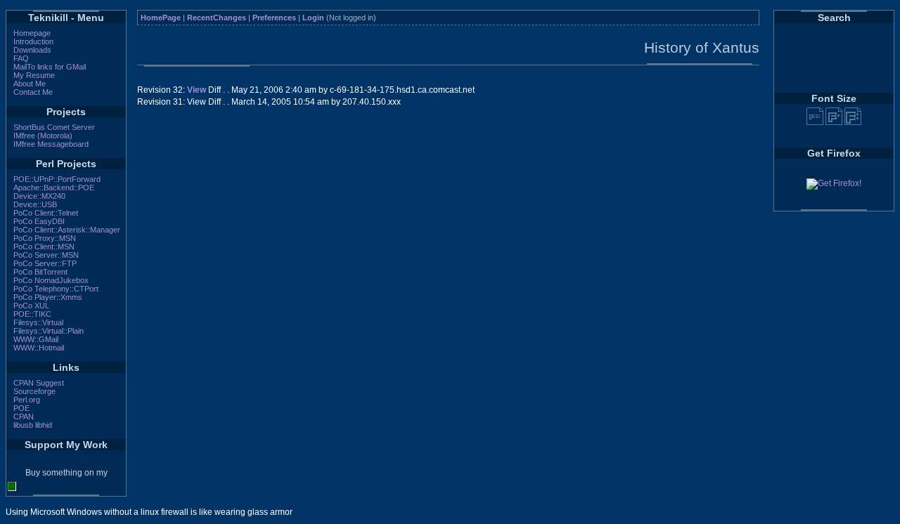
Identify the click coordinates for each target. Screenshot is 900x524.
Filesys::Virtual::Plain (48, 331)
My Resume (34, 75)
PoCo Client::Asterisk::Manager (66, 229)
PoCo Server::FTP (45, 263)
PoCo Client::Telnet (45, 213)
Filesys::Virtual (38, 322)
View (196, 90)
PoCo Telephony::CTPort (55, 288)
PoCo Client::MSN (44, 246)
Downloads (32, 50)
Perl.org (26, 399)
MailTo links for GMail (49, 67)
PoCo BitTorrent (40, 272)
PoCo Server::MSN (46, 255)
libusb (23, 425)
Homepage (32, 33)
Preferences (274, 17)
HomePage (161, 17)
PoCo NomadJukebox (51, 280)
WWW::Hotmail (38, 347)
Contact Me (33, 92)
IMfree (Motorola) (42, 135)
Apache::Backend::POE (53, 187)
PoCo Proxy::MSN (44, 238)
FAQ (21, 58)
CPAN (23, 416)
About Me (29, 83)
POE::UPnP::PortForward (57, 179)
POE (21, 408)
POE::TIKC (32, 314)
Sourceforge (34, 391)
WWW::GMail (35, 339)
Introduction (33, 41)
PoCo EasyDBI (39, 221)
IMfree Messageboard (51, 144)
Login (313, 17)
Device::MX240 (39, 196)
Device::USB (35, 204)
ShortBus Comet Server (54, 127)
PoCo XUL (31, 305)
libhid (43, 425)
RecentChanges (216, 17)
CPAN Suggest (38, 383)
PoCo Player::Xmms (47, 297)
